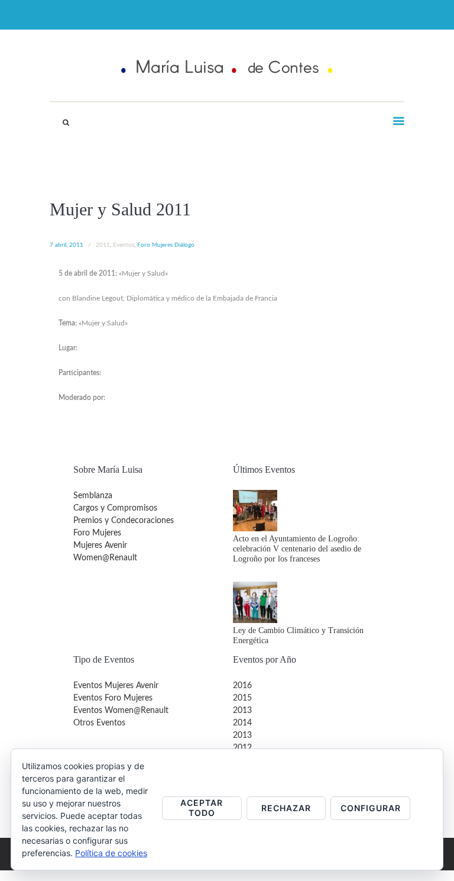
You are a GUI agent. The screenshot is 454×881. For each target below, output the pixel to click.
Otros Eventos (99, 723)
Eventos (123, 245)
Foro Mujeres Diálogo (165, 245)
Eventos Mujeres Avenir (115, 686)
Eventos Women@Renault (120, 710)
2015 (242, 698)
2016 (242, 686)
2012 (242, 748)
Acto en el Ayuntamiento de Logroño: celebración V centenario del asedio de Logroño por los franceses (297, 548)
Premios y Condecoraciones (123, 521)
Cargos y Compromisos (115, 508)
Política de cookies (111, 853)
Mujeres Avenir (100, 545)
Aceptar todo (201, 808)
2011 (103, 245)
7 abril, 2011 (66, 245)
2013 (242, 710)
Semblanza (92, 496)
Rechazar (286, 808)
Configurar (370, 808)
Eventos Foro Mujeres (113, 698)
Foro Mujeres (97, 533)
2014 (242, 723)
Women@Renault (105, 558)
